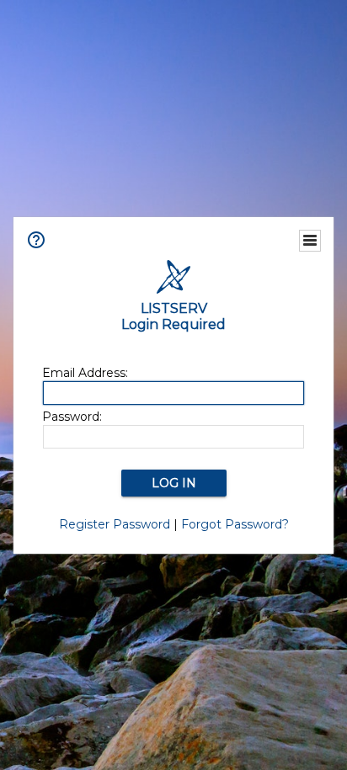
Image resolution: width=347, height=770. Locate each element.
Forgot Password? (235, 524)
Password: (72, 416)
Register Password (114, 524)
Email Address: (85, 372)
